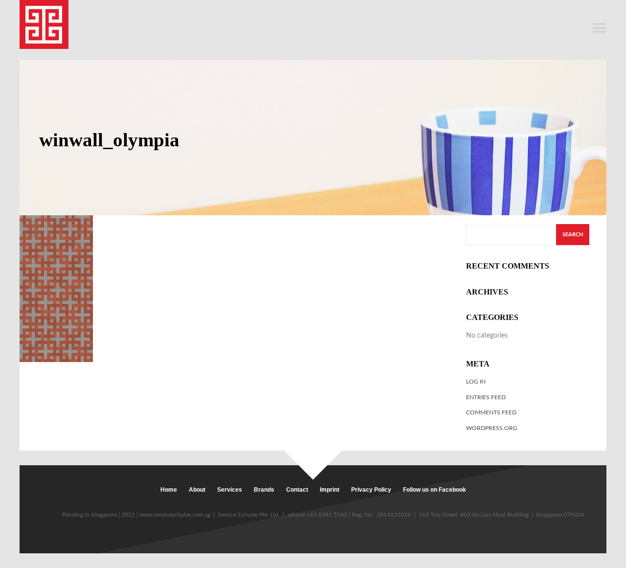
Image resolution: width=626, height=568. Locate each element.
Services (229, 489)
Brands (264, 489)
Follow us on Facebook (434, 489)
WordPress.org (491, 428)
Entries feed (486, 397)
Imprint (329, 489)
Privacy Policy (371, 489)
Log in (476, 382)
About (197, 489)
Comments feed (491, 412)
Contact (297, 489)
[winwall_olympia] (56, 288)
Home (168, 489)
